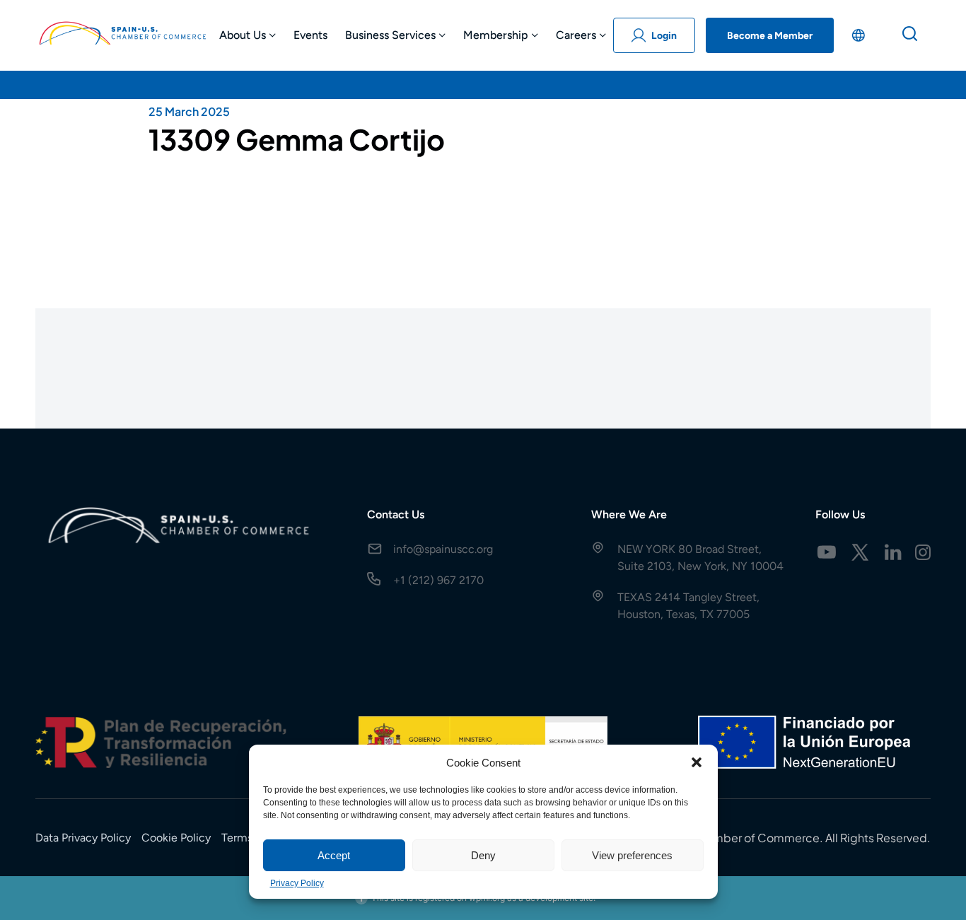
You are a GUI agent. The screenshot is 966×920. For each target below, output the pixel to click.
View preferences (632, 855)
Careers (576, 35)
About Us (242, 35)
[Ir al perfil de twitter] (860, 552)
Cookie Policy (176, 837)
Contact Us (395, 514)
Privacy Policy (297, 883)
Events (310, 35)
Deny (483, 855)
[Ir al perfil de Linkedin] (893, 552)
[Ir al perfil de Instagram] (923, 552)
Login (664, 36)
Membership (495, 35)
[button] (696, 762)
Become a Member (770, 36)
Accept (334, 855)
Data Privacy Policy (83, 837)
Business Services (390, 35)
